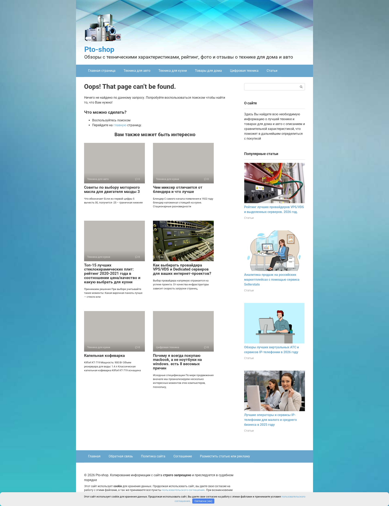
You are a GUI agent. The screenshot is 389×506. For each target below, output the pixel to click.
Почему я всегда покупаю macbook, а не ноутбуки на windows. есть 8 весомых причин (177, 362)
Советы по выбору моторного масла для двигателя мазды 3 (112, 189)
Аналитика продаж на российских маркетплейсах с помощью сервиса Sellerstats (271, 279)
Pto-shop (99, 49)
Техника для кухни (172, 71)
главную (119, 125)
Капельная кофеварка (104, 355)
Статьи (272, 71)
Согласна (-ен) (203, 501)
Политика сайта (153, 456)
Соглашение (182, 456)
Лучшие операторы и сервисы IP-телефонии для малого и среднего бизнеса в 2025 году (270, 420)
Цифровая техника (244, 71)
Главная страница (101, 71)
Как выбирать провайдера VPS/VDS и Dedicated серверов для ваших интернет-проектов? (182, 269)
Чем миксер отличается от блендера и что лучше (177, 189)
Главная (94, 456)
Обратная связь (121, 456)
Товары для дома (208, 71)
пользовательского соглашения (183, 490)
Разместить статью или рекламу (225, 456)
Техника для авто (137, 71)
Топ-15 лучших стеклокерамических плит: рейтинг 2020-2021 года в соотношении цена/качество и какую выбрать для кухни (112, 274)
